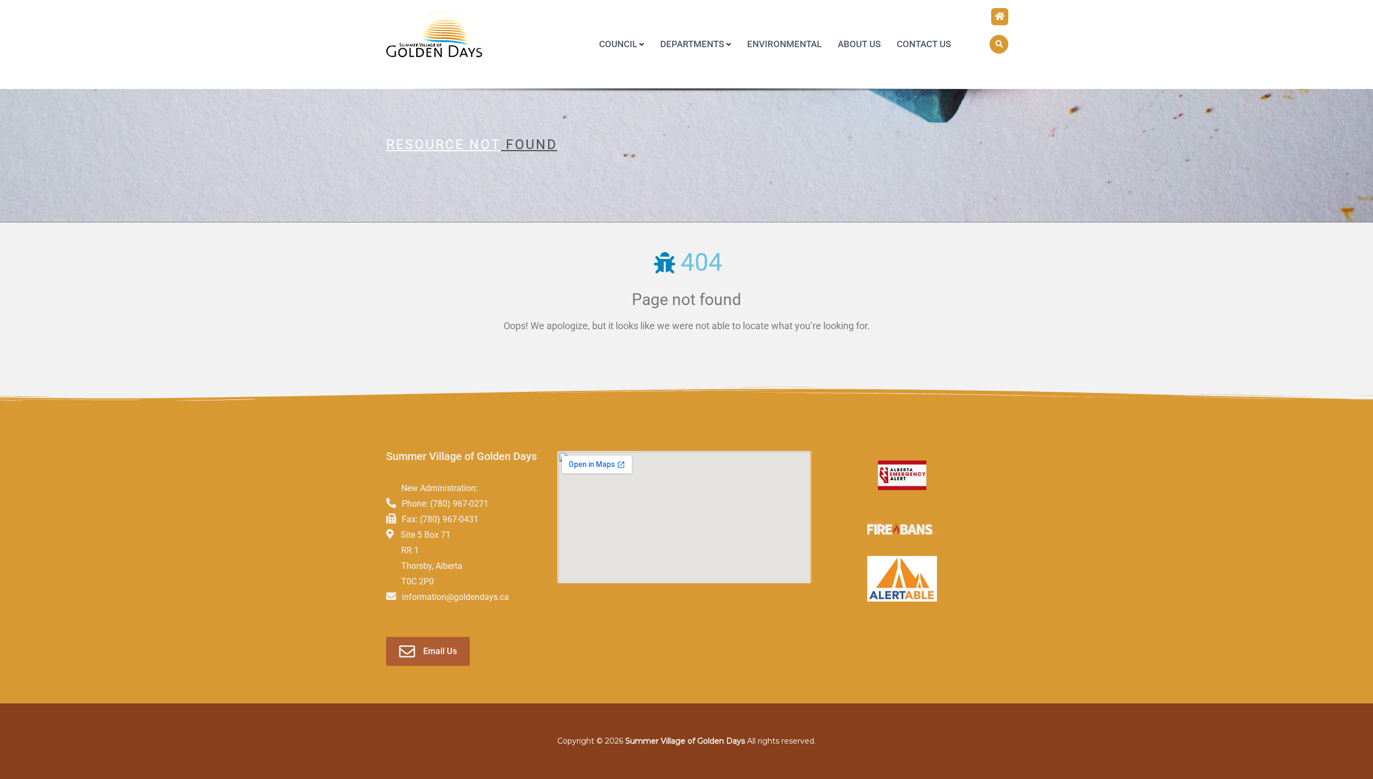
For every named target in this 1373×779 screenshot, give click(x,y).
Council (618, 44)
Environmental (784, 44)
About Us (859, 44)
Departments (692, 44)
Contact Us (924, 44)
